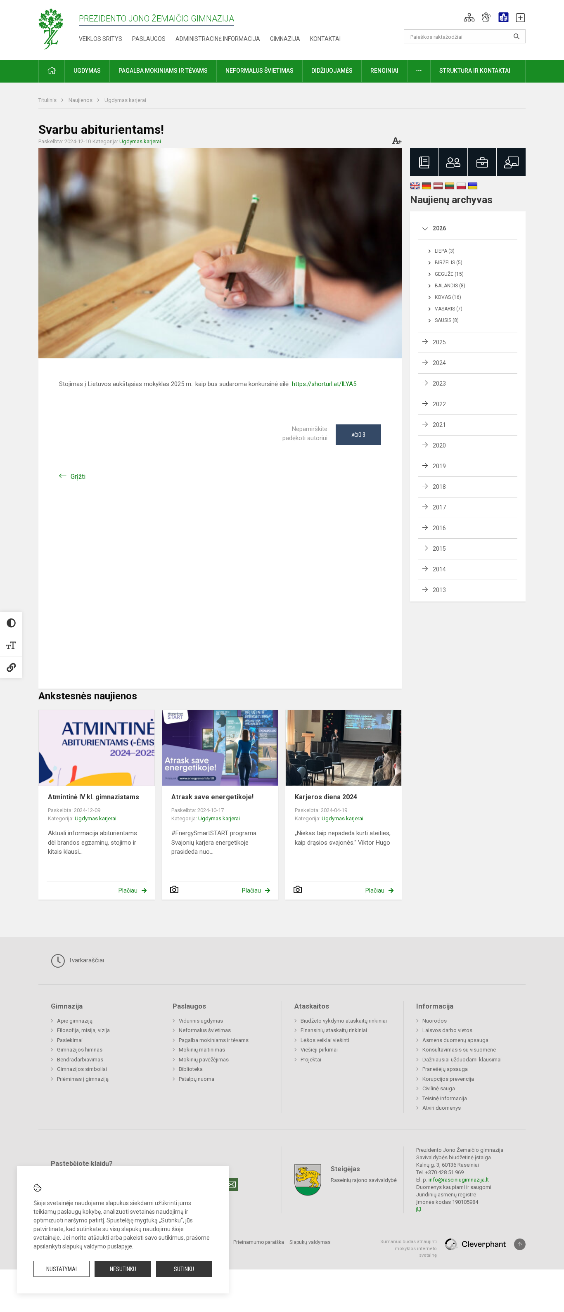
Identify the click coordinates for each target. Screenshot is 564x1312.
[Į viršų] (520, 1244)
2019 (439, 466)
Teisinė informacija (444, 1098)
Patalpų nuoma (196, 1079)
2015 (439, 548)
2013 (439, 590)
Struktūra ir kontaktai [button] (474, 70)
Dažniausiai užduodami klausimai (462, 1059)
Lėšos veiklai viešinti (325, 1040)
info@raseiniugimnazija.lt (459, 1180)
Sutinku (184, 1269)
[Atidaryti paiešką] (516, 36)
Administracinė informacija (217, 39)
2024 (439, 363)
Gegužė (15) (449, 274)
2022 (439, 404)
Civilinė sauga (438, 1088)
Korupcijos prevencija (448, 1079)
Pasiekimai (70, 1040)
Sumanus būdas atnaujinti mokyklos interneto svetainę (408, 1248)
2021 (439, 425)
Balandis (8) (450, 286)
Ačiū (358, 434)
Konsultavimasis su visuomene (459, 1050)
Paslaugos (149, 39)
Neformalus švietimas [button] (259, 70)
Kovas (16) (448, 297)
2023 (439, 383)
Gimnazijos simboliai (82, 1069)
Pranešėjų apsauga (445, 1069)
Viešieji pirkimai (319, 1050)
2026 (439, 228)
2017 (439, 507)
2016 (439, 528)
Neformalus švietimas (205, 1030)
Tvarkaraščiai (85, 960)
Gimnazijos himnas (79, 1050)
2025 (439, 342)
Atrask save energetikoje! (212, 797)
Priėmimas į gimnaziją (83, 1079)
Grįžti (78, 477)
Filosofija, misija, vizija (83, 1030)
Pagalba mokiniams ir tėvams (214, 1040)
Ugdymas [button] (87, 70)
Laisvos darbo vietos (447, 1030)
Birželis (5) (448, 262)
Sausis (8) (447, 320)
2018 (439, 486)
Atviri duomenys (441, 1108)
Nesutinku (123, 1269)
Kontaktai (325, 39)
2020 (439, 445)
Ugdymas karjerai (125, 100)
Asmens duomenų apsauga (455, 1040)
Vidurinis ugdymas (201, 1021)
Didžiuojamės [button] (332, 70)
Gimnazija (285, 39)
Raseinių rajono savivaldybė (364, 1180)
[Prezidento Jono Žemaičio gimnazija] (58, 28)
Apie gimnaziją (74, 1021)
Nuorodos (434, 1021)
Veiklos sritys (100, 39)
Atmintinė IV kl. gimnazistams (93, 797)
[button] (469, 17)
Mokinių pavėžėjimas (204, 1059)
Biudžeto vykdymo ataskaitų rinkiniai (344, 1021)
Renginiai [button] (384, 70)
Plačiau (127, 890)
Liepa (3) (445, 251)
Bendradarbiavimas (80, 1059)
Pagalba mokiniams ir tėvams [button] (163, 70)
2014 (439, 569)
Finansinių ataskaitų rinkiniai (334, 1030)
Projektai (311, 1059)
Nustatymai (61, 1269)
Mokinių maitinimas (202, 1050)
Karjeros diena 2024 (326, 797)
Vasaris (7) (448, 309)
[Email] (231, 1184)
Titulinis (48, 100)
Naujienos (81, 100)
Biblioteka (191, 1069)
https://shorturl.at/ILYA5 (323, 384)
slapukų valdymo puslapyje (97, 1246)
